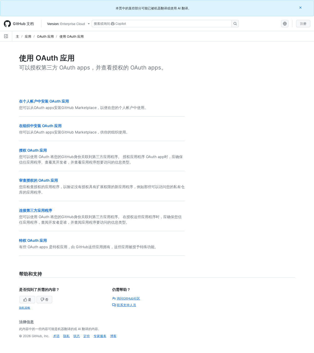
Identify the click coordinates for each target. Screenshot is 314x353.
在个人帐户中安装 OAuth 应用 (44, 101)
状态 (76, 336)
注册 (303, 23)
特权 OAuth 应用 (33, 240)
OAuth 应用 (45, 36)
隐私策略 (24, 307)
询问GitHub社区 (128, 298)
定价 (86, 336)
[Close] (301, 7)
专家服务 (100, 336)
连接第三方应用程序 (35, 210)
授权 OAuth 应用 (33, 150)
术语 (56, 336)
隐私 (66, 336)
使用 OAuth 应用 (72, 36)
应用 (28, 36)
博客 (113, 336)
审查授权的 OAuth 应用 (38, 180)
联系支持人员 (126, 305)
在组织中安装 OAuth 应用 (40, 125)
